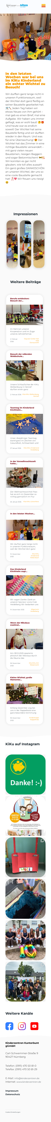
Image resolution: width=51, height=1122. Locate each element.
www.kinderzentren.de (28, 1082)
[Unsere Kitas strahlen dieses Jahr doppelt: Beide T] (25, 774)
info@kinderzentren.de (26, 1078)
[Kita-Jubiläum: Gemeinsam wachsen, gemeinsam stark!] (25, 940)
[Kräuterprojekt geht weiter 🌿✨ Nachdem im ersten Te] (25, 899)
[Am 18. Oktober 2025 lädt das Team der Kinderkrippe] (25, 816)
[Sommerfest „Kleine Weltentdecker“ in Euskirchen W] (25, 982)
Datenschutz (12, 1094)
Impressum (11, 1091)
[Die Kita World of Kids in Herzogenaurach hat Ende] (25, 857)
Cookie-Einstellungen (12, 1112)
